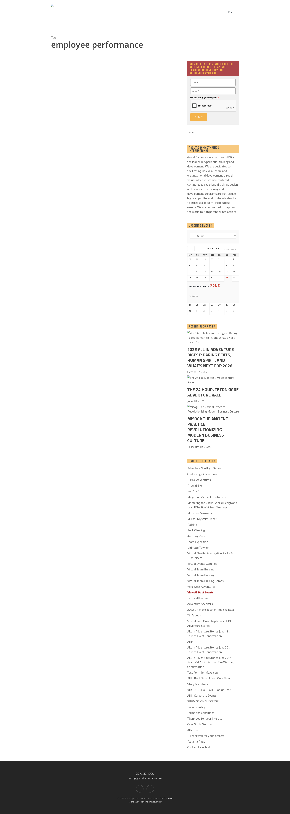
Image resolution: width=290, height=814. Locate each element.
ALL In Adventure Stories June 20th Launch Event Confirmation (209, 649)
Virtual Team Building (200, 569)
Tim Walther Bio (197, 598)
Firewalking (194, 485)
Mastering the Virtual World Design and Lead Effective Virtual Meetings (212, 505)
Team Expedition (197, 542)
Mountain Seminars (199, 513)
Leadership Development (146, 83)
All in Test (193, 730)
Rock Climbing (196, 530)
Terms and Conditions (200, 713)
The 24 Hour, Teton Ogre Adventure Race (213, 392)
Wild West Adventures (201, 586)
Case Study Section (199, 724)
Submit (199, 117)
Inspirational (108, 83)
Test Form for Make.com (203, 672)
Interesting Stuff (124, 83)
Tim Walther (114, 113)
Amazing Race (196, 536)
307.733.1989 (145, 773)
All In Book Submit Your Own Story (209, 678)
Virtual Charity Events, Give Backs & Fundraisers (210, 555)
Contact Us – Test (198, 747)
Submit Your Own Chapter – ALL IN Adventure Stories (209, 623)
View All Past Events (200, 592)
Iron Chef (193, 491)
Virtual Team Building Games (205, 581)
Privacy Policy (196, 707)
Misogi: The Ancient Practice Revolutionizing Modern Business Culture (207, 429)
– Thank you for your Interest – (207, 736)
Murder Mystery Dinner (202, 519)
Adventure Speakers (200, 604)
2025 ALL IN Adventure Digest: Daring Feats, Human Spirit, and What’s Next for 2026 (210, 358)
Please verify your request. (204, 97)
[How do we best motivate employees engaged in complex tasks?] (137, 99)
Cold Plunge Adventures (202, 474)
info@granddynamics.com (145, 778)
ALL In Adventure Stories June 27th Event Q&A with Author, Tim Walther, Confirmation (210, 662)
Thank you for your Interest (204, 718)
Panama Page (196, 741)
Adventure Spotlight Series (204, 468)
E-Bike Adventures (199, 480)
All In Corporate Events (201, 695)
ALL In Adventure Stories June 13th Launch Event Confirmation (209, 633)
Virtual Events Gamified (202, 563)
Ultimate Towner (198, 547)
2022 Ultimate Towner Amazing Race (211, 609)
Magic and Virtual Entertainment (208, 497)
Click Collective (166, 798)
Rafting (192, 524)
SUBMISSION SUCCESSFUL (204, 701)
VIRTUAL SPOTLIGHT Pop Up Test (209, 690)
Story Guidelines (197, 684)
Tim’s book (194, 615)
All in (190, 641)
